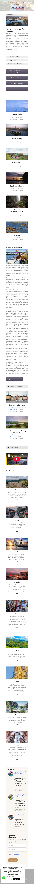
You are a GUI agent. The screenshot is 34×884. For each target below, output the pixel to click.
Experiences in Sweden (17, 186)
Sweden (13, 117)
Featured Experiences (13, 407)
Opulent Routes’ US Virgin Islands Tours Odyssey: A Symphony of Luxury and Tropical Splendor (20, 782)
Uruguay (17, 681)
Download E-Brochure (17, 77)
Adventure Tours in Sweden (17, 89)
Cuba (17, 650)
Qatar (17, 745)
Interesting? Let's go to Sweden (17, 71)
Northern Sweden (17, 114)
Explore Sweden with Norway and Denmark (17, 431)
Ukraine (17, 614)
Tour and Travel (18, 816)
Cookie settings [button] (8, 879)
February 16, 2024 (19, 789)
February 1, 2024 (18, 826)
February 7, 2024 (18, 809)
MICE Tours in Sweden (17, 83)
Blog (15, 771)
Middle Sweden (17, 138)
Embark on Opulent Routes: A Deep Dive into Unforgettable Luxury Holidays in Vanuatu (20, 803)
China (17, 520)
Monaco (17, 715)
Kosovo (17, 490)
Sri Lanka (17, 582)
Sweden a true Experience (17, 405)
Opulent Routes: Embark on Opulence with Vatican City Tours (19, 821)
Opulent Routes (18, 790)
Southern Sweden (17, 162)
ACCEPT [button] (16, 879)
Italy (17, 552)
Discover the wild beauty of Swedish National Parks (17, 210)
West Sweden (17, 235)
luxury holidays (18, 815)
